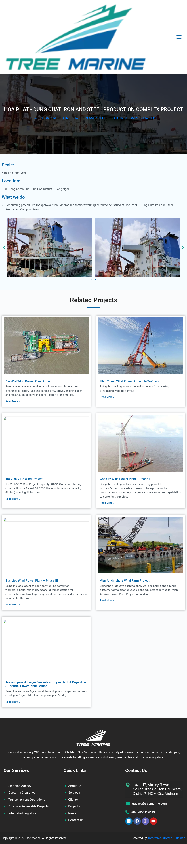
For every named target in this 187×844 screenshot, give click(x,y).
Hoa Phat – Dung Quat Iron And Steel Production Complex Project (99, 118)
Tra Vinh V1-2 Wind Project (24, 479)
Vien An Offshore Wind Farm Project (125, 580)
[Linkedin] (129, 821)
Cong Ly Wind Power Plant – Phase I (125, 479)
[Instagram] (145, 821)
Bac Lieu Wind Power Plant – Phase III (31, 580)
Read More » (12, 401)
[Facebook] (137, 821)
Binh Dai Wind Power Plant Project (29, 381)
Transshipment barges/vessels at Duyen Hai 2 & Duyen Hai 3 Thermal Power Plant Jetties (45, 684)
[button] (179, 37)
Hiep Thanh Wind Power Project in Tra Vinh (129, 381)
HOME (34, 118)
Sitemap (179, 838)
